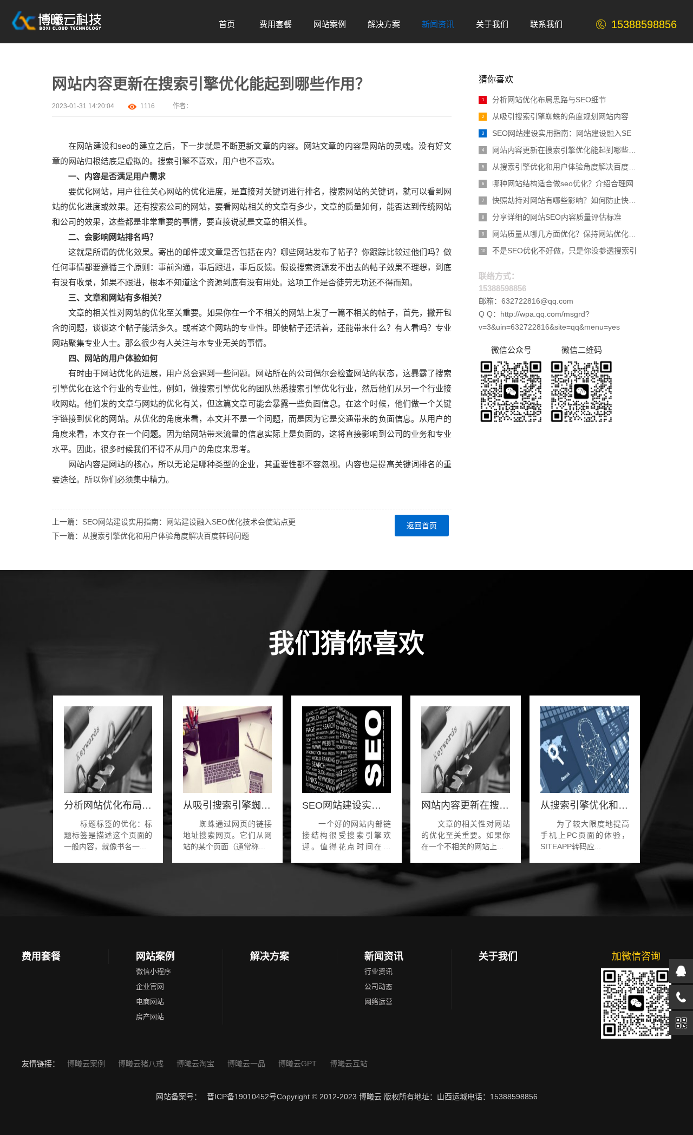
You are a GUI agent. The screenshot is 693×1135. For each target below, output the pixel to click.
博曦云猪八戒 (142, 1063)
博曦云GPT (298, 1063)
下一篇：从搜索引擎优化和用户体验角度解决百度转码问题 (150, 536)
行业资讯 (378, 971)
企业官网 (150, 986)
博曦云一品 (247, 1063)
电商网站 (150, 1002)
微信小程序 (153, 971)
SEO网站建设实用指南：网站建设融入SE (557, 133)
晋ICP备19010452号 (242, 1096)
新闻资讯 (383, 956)
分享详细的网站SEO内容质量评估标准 (552, 217)
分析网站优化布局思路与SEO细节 (544, 99)
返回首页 (422, 525)
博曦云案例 (87, 1063)
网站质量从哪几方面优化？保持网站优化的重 (561, 233)
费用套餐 (41, 956)
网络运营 (378, 1002)
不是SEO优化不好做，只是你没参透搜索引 (559, 250)
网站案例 (155, 956)
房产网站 (150, 1017)
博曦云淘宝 (196, 1063)
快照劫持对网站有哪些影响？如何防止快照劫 (561, 200)
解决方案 (269, 956)
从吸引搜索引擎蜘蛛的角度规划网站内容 (555, 116)
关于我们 (498, 956)
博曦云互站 (349, 1063)
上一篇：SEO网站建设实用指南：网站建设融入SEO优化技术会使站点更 (174, 521)
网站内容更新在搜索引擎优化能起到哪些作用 (561, 150)
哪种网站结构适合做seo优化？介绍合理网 (558, 183)
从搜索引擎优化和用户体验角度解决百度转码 (561, 166)
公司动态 (378, 986)
